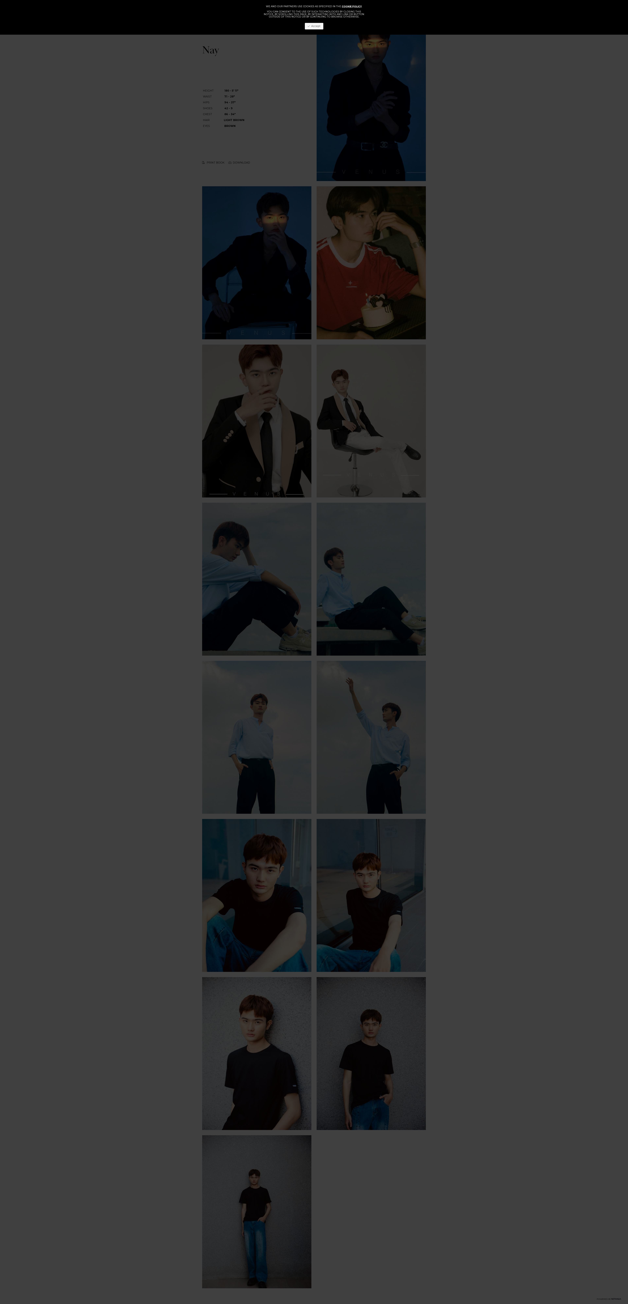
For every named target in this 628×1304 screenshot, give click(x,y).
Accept (315, 26)
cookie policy (352, 6)
